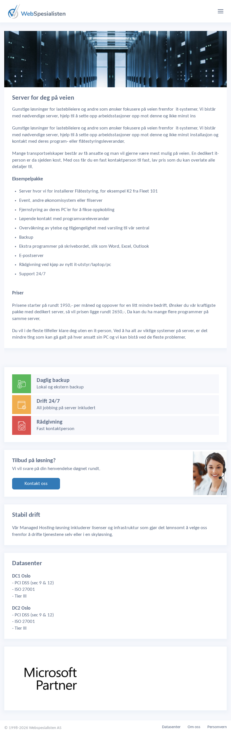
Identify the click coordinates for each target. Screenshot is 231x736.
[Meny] (220, 11)
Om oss (194, 727)
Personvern (217, 727)
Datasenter (171, 727)
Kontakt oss (36, 483)
